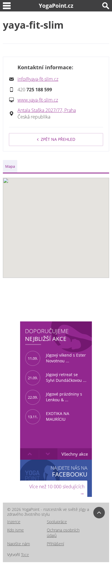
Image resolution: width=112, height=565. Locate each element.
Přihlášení (55, 543)
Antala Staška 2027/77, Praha (47, 110)
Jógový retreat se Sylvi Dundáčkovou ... (57, 377)
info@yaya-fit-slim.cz (38, 79)
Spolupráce (57, 521)
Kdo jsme (15, 530)
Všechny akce (74, 454)
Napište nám (18, 543)
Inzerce (13, 521)
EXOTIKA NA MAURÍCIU (48, 416)
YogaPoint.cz (56, 5)
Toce (25, 554)
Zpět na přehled (58, 139)
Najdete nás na (69, 471)
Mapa (10, 166)
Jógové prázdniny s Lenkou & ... (55, 397)
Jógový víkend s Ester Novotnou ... (57, 358)
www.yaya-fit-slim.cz (38, 100)
